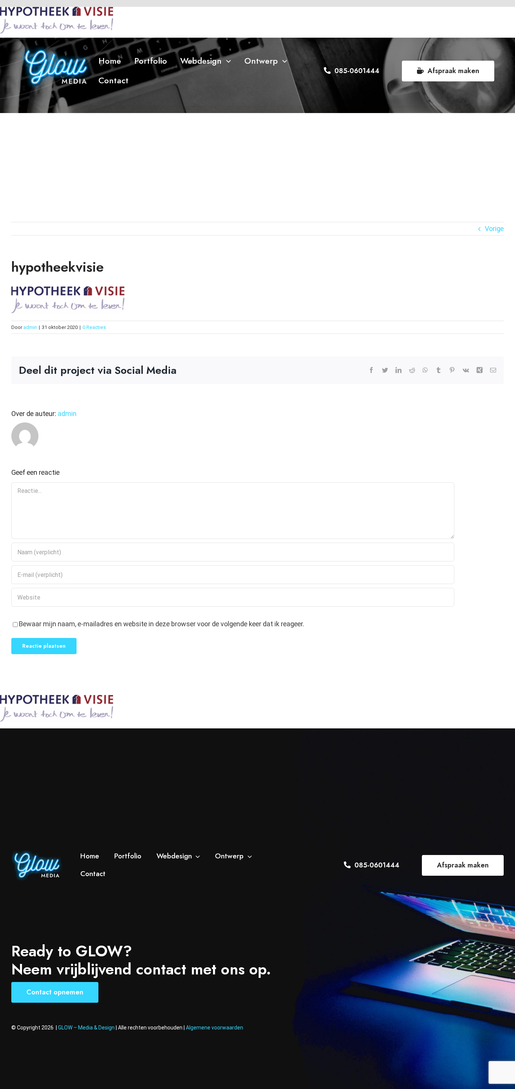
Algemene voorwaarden (214, 1028)
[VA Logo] (56, 48)
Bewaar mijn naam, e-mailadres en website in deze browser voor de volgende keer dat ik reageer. (161, 624)
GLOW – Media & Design (87, 1028)
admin (30, 327)
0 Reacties (94, 327)
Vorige (494, 228)
